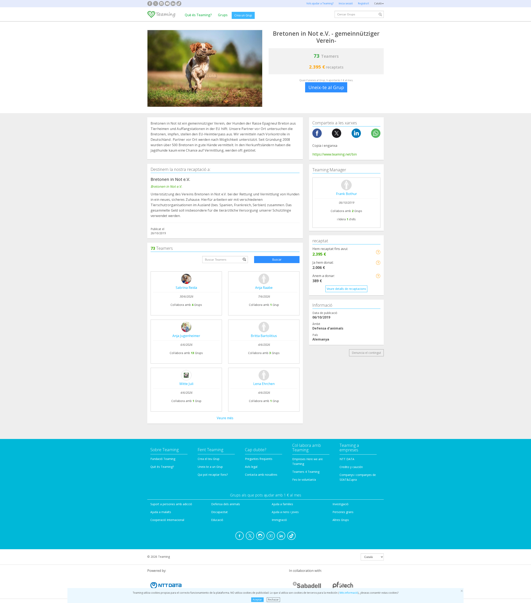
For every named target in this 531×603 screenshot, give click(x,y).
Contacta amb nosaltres (261, 475)
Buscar (276, 259)
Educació (217, 520)
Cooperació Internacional (167, 520)
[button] (378, 252)
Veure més (225, 418)
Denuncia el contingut (366, 353)
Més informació (348, 592)
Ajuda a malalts (160, 512)
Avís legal (251, 467)
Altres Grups (340, 520)
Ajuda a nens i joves (285, 512)
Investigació (340, 504)
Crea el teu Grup (208, 459)
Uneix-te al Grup (326, 87)
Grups (223, 15)
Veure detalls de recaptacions (346, 289)
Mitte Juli (186, 383)
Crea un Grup (243, 15)
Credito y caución (351, 467)
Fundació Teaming (162, 459)
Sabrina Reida (186, 287)
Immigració (279, 520)
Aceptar (257, 599)
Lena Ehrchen (264, 383)
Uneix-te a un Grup (210, 467)
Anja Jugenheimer (186, 335)
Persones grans (342, 512)
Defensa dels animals (225, 504)
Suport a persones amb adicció (171, 504)
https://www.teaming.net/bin (334, 154)
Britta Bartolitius (264, 335)
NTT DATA (347, 459)
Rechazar (273, 599)
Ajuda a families (282, 504)
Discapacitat (219, 512)
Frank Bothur (346, 193)
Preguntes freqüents (258, 459)
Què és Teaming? (198, 15)
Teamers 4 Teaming (305, 472)
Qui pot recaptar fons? (213, 475)
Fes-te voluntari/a (304, 480)
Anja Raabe (264, 287)
